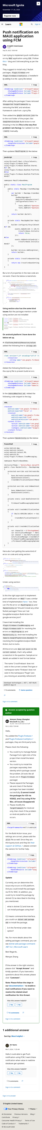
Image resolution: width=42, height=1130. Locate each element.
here (25, 602)
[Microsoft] (21, 24)
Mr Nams (13, 1045)
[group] (21, 92)
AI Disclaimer (7, 1114)
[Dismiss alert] (38, 3)
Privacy (15, 1117)
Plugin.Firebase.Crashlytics (20, 739)
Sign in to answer (9, 1096)
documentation (16, 986)
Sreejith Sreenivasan (15, 46)
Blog (32, 1114)
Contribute (6, 1117)
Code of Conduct (8, 1124)
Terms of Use (30, 1120)
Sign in (37, 24)
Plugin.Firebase (24, 736)
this (4, 61)
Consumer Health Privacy (11, 1120)
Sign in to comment (10, 701)
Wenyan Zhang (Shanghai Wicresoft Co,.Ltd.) (20, 720)
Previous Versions (21, 1114)
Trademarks (23, 1124)
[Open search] (32, 24)
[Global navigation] (2, 24)
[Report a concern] (5, 695)
